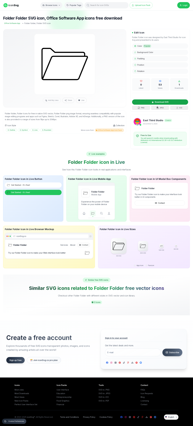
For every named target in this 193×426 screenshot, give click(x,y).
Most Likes (19, 390)
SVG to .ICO (104, 397)
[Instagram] (111, 363)
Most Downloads (22, 393)
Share (70, 100)
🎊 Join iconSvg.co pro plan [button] (44, 360)
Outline (12, 130)
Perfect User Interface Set (26, 404)
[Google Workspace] (141, 363)
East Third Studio (153, 120)
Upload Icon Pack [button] (142, 5)
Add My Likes (53, 100)
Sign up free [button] (15, 360)
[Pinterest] (120, 363)
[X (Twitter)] (115, 363)
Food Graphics (63, 401)
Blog (143, 397)
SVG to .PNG (104, 390)
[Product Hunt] (136, 363)
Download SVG (162, 102)
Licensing (145, 401)
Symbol (25, 130)
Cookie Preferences (16, 421)
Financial (60, 404)
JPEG (162, 108)
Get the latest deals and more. (119, 345)
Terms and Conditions (69, 417)
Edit (90, 38)
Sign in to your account (116, 338)
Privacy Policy (89, 417)
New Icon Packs (21, 401)
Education (61, 393)
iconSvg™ (31, 417)
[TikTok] (124, 363)
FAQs (143, 390)
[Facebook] (107, 363)
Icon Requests (147, 393)
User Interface (63, 390)
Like (82, 100)
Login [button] (185, 5)
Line (36, 130)
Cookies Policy (106, 417)
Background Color (145, 52)
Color (143, 46)
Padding (141, 58)
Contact (161, 203)
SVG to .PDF (104, 401)
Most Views (19, 397)
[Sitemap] (132, 363)
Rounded (47, 130)
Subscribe (174, 352)
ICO (180, 108)
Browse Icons (51, 5)
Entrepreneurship (64, 397)
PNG (142, 108)
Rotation (140, 71)
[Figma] (128, 363)
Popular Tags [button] (75, 5)
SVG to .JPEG (104, 393)
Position (140, 65)
